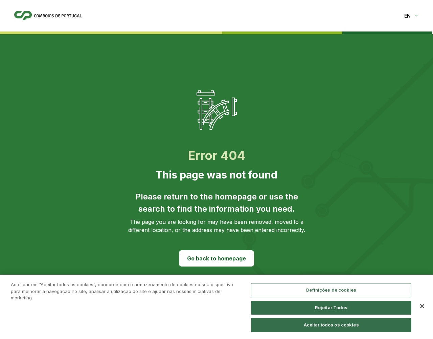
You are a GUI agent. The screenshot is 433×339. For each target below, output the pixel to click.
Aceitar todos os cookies (331, 324)
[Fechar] (422, 306)
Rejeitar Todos (331, 307)
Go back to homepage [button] (216, 258)
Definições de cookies (331, 290)
